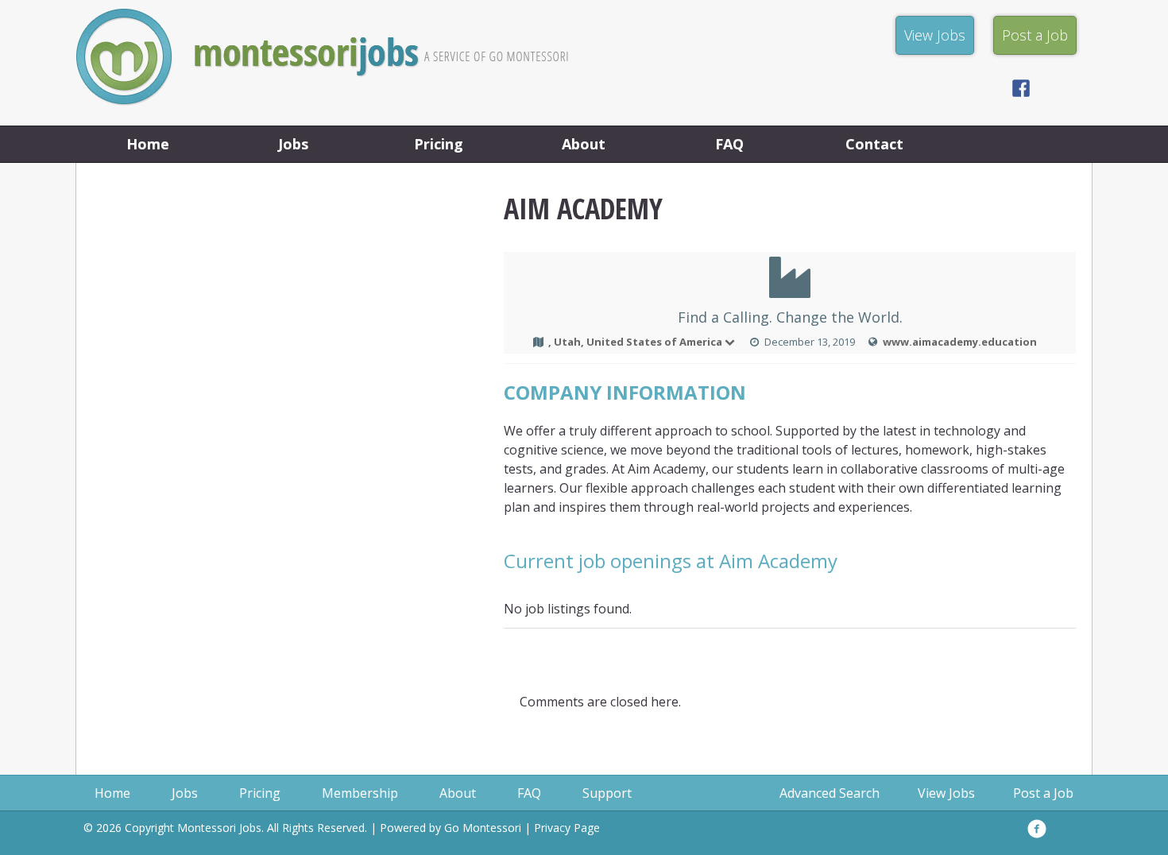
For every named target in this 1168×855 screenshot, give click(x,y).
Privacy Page (567, 827)
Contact (874, 143)
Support (607, 793)
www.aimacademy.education (960, 342)
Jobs (293, 143)
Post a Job (1043, 793)
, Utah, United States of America (635, 342)
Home (147, 143)
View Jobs (946, 793)
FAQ (729, 143)
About (583, 143)
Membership (360, 793)
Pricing (438, 143)
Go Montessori (482, 827)
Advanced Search (829, 793)
